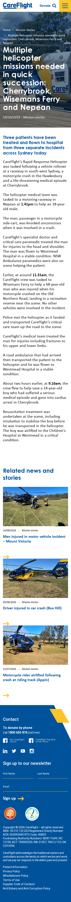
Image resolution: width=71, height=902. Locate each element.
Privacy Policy (11, 871)
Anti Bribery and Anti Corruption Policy (26, 888)
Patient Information (15, 867)
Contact (11, 719)
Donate (45, 6)
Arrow (9, 557)
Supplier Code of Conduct (19, 884)
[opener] (65, 6)
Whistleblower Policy (15, 875)
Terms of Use (11, 880)
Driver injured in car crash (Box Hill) (32, 608)
